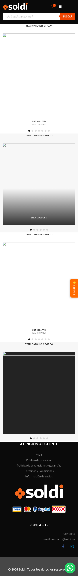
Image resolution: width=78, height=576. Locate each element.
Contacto (69, 533)
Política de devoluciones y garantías (39, 465)
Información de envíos (39, 476)
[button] (29, 131)
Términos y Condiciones (39, 471)
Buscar (67, 16)
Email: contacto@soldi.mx (59, 539)
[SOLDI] (15, 8)
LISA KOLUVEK (39, 121)
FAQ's (39, 454)
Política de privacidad (39, 460)
